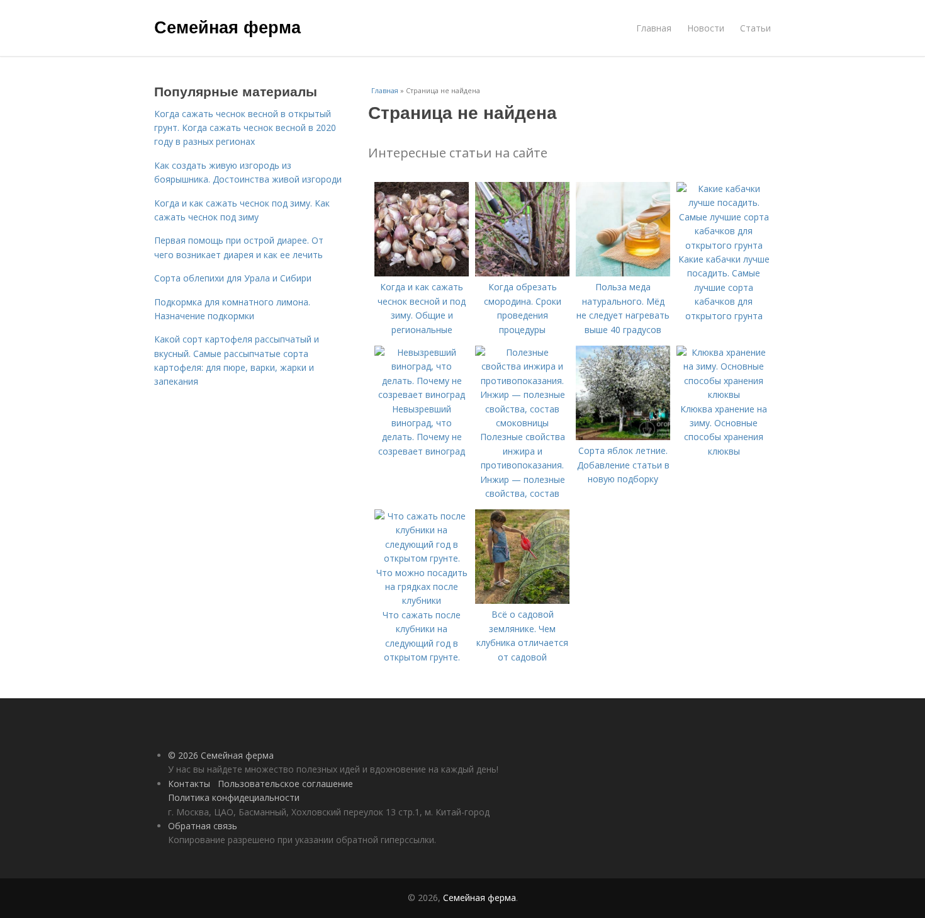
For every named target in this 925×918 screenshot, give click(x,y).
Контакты (189, 784)
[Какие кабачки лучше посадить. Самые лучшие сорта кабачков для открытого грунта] (723, 245)
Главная (653, 28)
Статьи (755, 28)
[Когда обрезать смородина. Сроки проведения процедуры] (522, 273)
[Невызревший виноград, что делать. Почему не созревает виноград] (421, 394)
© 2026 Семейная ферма (221, 755)
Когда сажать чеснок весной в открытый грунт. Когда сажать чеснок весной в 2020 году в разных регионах (245, 128)
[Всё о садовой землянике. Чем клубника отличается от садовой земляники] (522, 600)
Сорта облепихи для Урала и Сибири (232, 278)
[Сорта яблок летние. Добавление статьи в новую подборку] (623, 437)
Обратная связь (202, 826)
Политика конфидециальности (234, 797)
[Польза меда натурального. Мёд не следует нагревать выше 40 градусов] (623, 273)
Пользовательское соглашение (285, 784)
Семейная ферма (227, 26)
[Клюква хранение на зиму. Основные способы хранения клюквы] (723, 394)
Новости (705, 28)
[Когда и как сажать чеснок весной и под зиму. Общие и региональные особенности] (421, 273)
